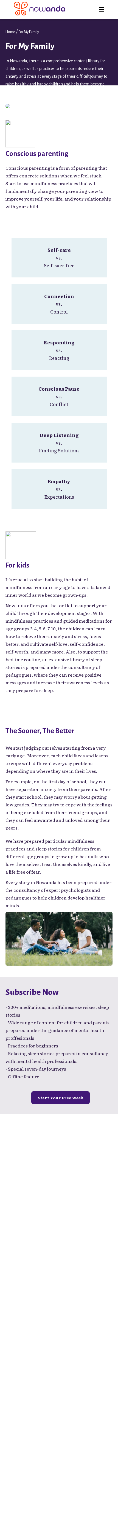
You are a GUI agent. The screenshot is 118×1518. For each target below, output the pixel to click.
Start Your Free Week (60, 1097)
